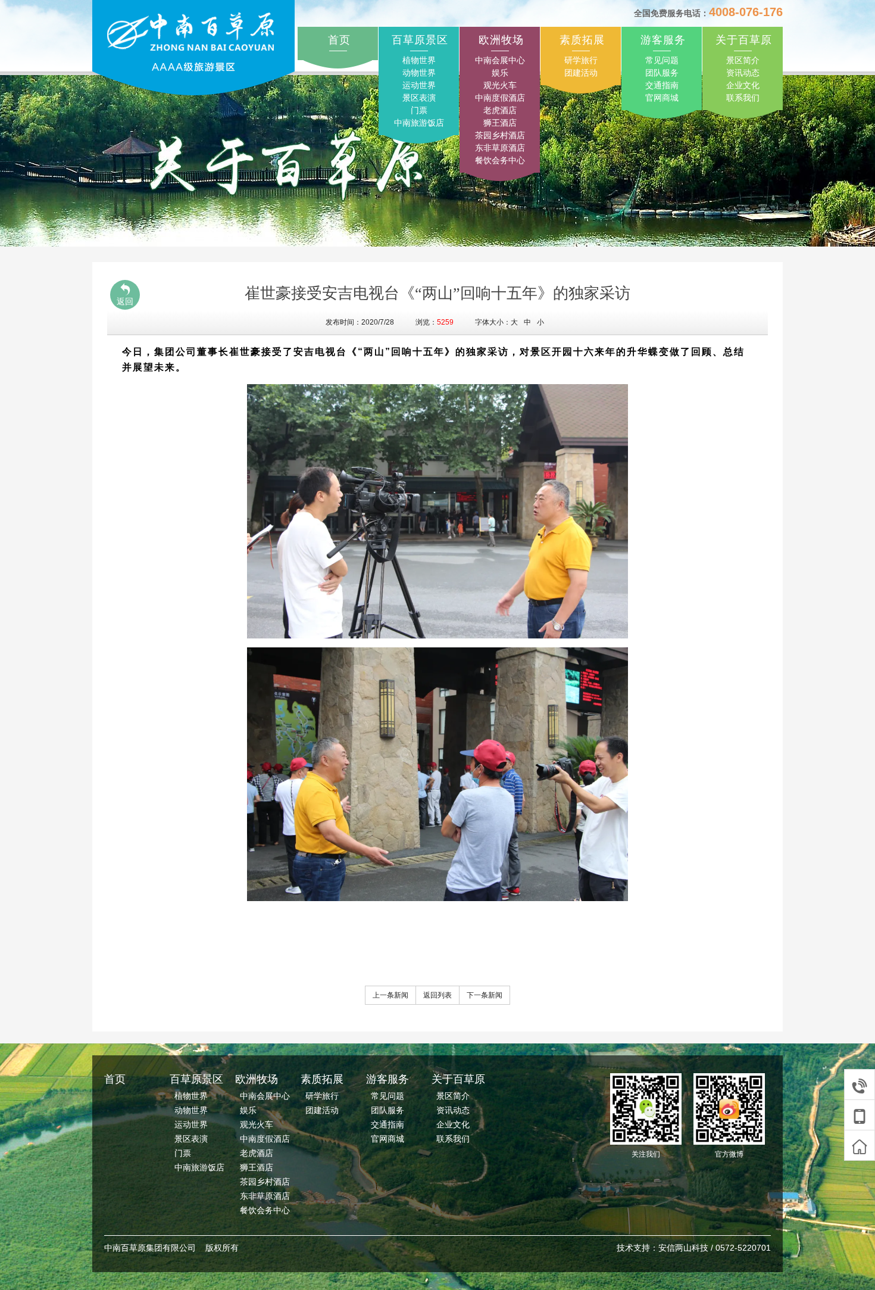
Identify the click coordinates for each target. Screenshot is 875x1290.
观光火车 (500, 85)
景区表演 (419, 97)
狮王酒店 (500, 122)
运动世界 (419, 85)
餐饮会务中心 (500, 160)
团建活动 (581, 72)
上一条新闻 (390, 995)
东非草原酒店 (500, 147)
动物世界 (419, 72)
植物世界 (419, 60)
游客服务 (663, 40)
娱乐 (500, 72)
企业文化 (743, 85)
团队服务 (662, 72)
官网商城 (662, 97)
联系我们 (743, 97)
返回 (125, 301)
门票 (419, 110)
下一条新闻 (484, 995)
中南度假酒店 (500, 97)
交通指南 (662, 85)
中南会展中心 (500, 60)
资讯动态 (743, 72)
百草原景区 (420, 40)
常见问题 (662, 60)
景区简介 (743, 60)
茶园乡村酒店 (500, 135)
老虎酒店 (500, 110)
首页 (339, 40)
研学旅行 (581, 60)
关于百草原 (743, 40)
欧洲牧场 (501, 40)
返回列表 (437, 995)
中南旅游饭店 (419, 122)
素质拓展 (582, 40)
